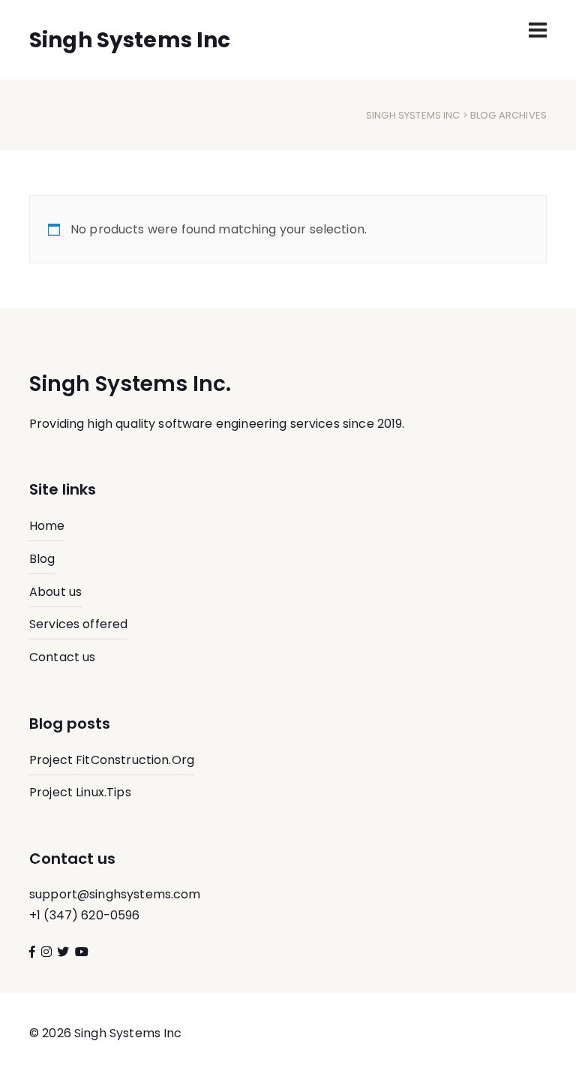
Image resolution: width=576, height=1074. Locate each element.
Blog (42, 558)
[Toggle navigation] (538, 30)
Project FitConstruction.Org (111, 760)
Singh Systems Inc (413, 115)
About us (55, 591)
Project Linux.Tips (80, 792)
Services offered (78, 624)
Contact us (62, 657)
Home (47, 525)
